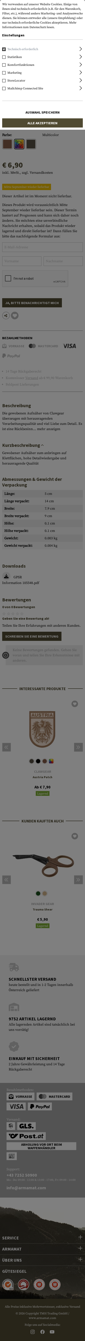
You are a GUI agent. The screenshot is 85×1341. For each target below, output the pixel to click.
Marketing (14, 73)
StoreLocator (16, 81)
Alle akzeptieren (42, 123)
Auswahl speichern (43, 112)
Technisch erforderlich (22, 49)
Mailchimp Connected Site (25, 88)
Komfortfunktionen (20, 65)
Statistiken (14, 57)
